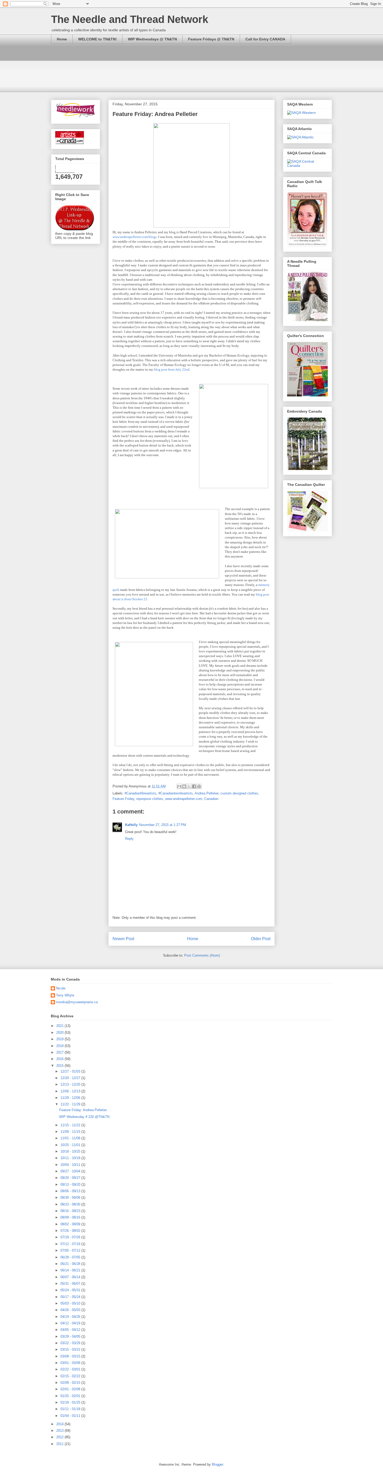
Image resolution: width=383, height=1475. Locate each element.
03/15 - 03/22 (70, 1349)
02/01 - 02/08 (70, 1389)
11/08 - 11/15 (70, 1132)
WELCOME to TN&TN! (97, 39)
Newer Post (123, 939)
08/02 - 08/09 (70, 1224)
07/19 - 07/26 (70, 1237)
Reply (129, 839)
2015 (60, 1066)
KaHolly (131, 825)
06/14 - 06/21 (70, 1270)
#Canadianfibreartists (140, 793)
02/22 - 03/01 (70, 1369)
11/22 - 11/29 (70, 1104)
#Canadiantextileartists (175, 793)
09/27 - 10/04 (70, 1171)
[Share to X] (189, 786)
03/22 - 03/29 (70, 1343)
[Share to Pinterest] (199, 786)
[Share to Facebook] (194, 786)
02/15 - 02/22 (70, 1376)
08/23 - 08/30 (70, 1204)
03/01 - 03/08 (70, 1363)
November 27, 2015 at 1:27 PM (162, 825)
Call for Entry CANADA (265, 39)
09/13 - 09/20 (70, 1184)
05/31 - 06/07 (70, 1284)
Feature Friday (123, 799)
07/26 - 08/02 (70, 1231)
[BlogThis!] (184, 786)
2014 (60, 1424)
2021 (60, 1026)
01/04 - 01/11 (70, 1416)
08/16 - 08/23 (70, 1211)
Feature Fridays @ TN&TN (211, 39)
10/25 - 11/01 (70, 1145)
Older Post (260, 939)
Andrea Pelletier (206, 793)
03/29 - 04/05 (70, 1336)
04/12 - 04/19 (70, 1323)
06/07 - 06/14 (70, 1277)
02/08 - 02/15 (70, 1383)
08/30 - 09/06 (70, 1197)
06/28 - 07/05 (70, 1257)
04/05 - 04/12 (70, 1330)
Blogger (217, 1464)
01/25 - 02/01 (70, 1396)
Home (62, 39)
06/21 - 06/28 (70, 1264)
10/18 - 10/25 (70, 1151)
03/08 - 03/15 (70, 1356)
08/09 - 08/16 (70, 1217)
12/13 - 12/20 (70, 1084)
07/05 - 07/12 (70, 1250)
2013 (60, 1431)
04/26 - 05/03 (70, 1310)
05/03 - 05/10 (70, 1303)
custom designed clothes (239, 793)
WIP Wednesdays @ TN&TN (152, 39)
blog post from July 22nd (171, 369)
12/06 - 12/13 (70, 1091)
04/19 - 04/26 (70, 1317)
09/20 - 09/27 (70, 1178)
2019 (60, 1039)
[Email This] (179, 786)
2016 (60, 1059)
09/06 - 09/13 (70, 1191)
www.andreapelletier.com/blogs (135, 237)
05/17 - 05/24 (70, 1297)
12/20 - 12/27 (70, 1078)
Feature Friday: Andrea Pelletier (83, 1110)
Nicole (60, 988)
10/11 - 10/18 (70, 1158)
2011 (60, 1444)
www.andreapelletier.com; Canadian (191, 799)
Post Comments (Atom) (202, 955)
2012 (60, 1437)
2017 (60, 1052)
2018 (60, 1046)
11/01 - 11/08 (70, 1138)
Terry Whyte (65, 995)
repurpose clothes (149, 799)
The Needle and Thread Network (129, 19)
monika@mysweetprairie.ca (77, 1002)
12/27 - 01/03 (70, 1071)
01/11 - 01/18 (70, 1409)
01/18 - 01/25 (70, 1402)
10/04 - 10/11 (70, 1165)
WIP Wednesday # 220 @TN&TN (84, 1117)
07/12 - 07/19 (70, 1244)
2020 (60, 1033)
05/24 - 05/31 (70, 1290)
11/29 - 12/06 (70, 1098)
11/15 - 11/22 (70, 1125)
